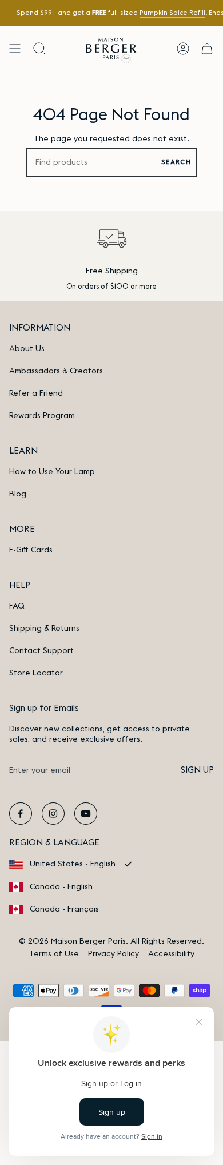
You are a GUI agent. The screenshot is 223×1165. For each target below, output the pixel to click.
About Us (27, 349)
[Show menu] (14, 48)
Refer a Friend (36, 393)
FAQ (17, 606)
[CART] (207, 48)
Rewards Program (42, 416)
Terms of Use (54, 954)
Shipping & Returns (44, 629)
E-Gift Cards (31, 550)
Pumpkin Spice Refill (172, 13)
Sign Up (197, 770)
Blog (17, 494)
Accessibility (171, 954)
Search (176, 162)
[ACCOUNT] (183, 48)
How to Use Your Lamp (52, 472)
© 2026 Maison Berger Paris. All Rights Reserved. (111, 941)
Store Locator (36, 673)
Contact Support (41, 651)
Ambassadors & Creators (56, 371)
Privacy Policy (113, 954)
